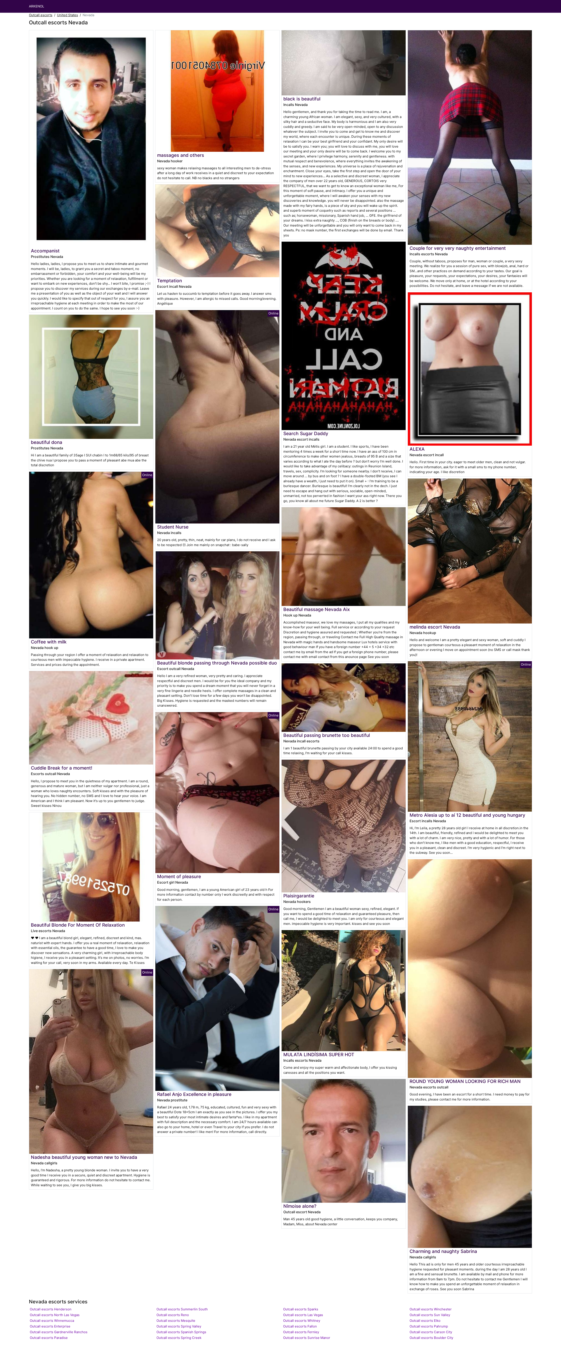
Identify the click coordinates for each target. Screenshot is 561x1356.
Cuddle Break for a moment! (61, 768)
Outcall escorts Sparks (300, 1309)
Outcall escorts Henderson (50, 1309)
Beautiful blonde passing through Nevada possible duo (217, 663)
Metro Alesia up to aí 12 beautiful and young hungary (467, 815)
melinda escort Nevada (435, 627)
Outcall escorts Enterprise (50, 1326)
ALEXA (417, 449)
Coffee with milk (49, 642)
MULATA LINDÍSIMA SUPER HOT (318, 1054)
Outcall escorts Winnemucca (52, 1320)
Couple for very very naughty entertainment (458, 248)
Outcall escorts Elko (425, 1320)
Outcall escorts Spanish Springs (181, 1332)
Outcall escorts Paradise (49, 1338)
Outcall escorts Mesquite (175, 1320)
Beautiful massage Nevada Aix (316, 609)
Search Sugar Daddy (305, 433)
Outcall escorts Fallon (300, 1326)
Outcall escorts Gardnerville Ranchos (58, 1332)
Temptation (169, 280)
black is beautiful (301, 99)
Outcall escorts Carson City (431, 1332)
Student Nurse (172, 527)
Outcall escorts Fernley (301, 1332)
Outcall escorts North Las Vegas (55, 1315)
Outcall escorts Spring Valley (178, 1326)
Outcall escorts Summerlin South (182, 1309)
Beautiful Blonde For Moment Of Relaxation (78, 925)
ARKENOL (36, 6)
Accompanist (45, 251)
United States (67, 15)
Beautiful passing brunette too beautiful (326, 735)
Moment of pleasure (179, 876)
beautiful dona (46, 442)
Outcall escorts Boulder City (431, 1338)
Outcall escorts (40, 15)
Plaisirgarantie (298, 896)
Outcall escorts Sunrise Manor (306, 1338)
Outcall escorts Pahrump (429, 1326)
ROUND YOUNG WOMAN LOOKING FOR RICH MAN (465, 1081)
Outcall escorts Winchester (431, 1309)
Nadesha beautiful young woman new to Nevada (84, 1157)
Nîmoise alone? (299, 1206)
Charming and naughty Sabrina (443, 1251)
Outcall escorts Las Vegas (303, 1315)
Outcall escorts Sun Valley (430, 1315)
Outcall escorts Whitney (301, 1320)
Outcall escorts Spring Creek (178, 1338)
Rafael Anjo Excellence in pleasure (194, 1094)
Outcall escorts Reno (172, 1315)
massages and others (180, 155)
